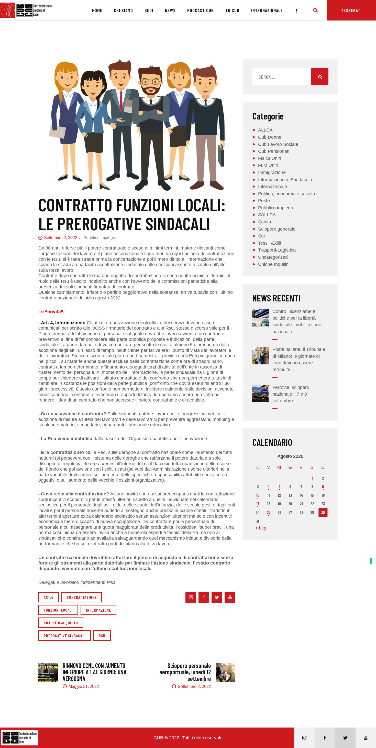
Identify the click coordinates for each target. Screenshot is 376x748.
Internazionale (272, 186)
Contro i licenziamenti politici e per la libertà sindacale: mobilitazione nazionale (296, 321)
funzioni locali (58, 610)
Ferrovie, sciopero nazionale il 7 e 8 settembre (290, 394)
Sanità (264, 221)
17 (257, 503)
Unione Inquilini (274, 264)
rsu (102, 635)
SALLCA (267, 214)
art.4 (49, 597)
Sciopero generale (276, 229)
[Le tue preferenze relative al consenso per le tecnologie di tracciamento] (371, 561)
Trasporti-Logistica (277, 250)
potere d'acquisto (61, 622)
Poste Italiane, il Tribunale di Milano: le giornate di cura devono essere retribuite (298, 359)
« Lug (261, 527)
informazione (98, 610)
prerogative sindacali (65, 635)
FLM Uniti (268, 165)
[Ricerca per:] (290, 77)
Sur (261, 236)
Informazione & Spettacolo (285, 179)
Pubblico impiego (99, 237)
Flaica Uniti (269, 158)
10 (257, 495)
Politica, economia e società (286, 193)
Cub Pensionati (273, 151)
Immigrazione (272, 172)
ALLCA (265, 130)
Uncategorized (273, 257)
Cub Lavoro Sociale (278, 144)
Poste (264, 200)
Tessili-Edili (269, 243)
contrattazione (82, 597)
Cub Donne (269, 137)
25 (268, 512)
